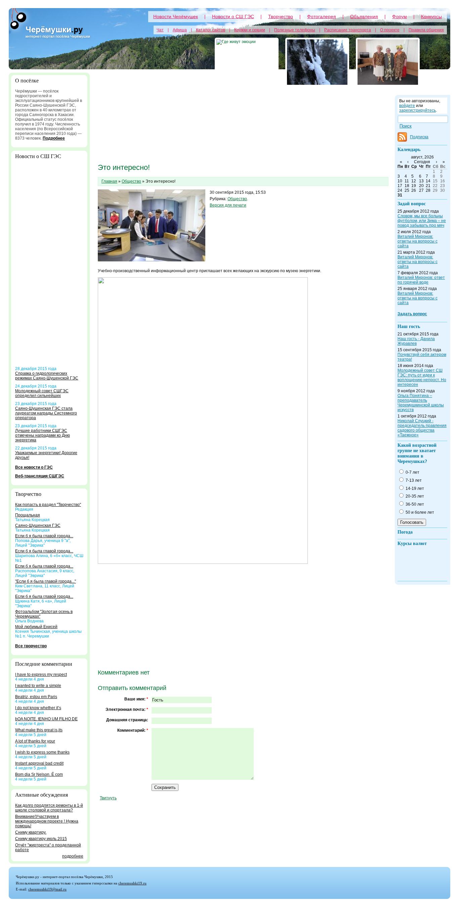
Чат (160, 30)
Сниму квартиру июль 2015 (41, 838)
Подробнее (54, 138)
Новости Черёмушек (175, 16)
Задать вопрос (412, 314)
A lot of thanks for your (35, 741)
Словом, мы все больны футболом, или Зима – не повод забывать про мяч (422, 221)
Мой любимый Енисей (36, 626)
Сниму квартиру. (30, 832)
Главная (109, 181)
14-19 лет (414, 488)
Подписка (419, 137)
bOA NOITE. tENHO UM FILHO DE (46, 719)
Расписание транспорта (347, 30)
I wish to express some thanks (42, 752)
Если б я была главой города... (44, 536)
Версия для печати (228, 205)
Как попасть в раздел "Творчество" (48, 504)
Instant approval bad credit (39, 763)
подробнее (72, 856)
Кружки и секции (249, 30)
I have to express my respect (41, 674)
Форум (399, 16)
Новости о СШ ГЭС (233, 16)
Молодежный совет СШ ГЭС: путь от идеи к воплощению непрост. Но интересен (422, 377)
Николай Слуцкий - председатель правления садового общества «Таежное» (422, 428)
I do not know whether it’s (38, 707)
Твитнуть (108, 798)
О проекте (390, 30)
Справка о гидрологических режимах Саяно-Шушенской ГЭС (46, 375)
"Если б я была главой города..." (45, 581)
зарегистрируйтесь (417, 110)
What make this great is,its (38, 730)
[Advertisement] (49, 265)
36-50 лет (414, 504)
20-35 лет (414, 496)
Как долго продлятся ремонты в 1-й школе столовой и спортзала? (49, 807)
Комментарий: (132, 730)
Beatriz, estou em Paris (36, 696)
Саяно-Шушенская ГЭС (37, 525)
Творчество (280, 16)
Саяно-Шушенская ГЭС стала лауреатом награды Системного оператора (46, 413)
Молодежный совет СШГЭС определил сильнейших (42, 393)
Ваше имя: (136, 699)
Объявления (364, 16)
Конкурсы (431, 16)
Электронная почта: (127, 709)
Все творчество (31, 646)
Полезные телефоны (294, 30)
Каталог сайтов (210, 30)
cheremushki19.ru (132, 883)
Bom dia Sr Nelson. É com (39, 774)
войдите (407, 105)
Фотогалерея (321, 16)
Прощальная (27, 515)
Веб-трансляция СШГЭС (39, 476)
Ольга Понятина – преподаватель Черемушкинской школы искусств (421, 402)
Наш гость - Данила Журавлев (416, 341)
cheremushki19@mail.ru (47, 889)
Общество (131, 181)
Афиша (180, 30)
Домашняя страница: (127, 720)
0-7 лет (412, 472)
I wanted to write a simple (38, 685)
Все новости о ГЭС (34, 467)
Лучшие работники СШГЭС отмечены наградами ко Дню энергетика (42, 435)
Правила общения (426, 30)
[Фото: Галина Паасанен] (388, 62)
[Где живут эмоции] (247, 62)
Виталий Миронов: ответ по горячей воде (421, 280)
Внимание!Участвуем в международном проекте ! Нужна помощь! (46, 821)
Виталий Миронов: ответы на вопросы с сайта (417, 241)
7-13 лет (413, 480)
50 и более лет (419, 512)
